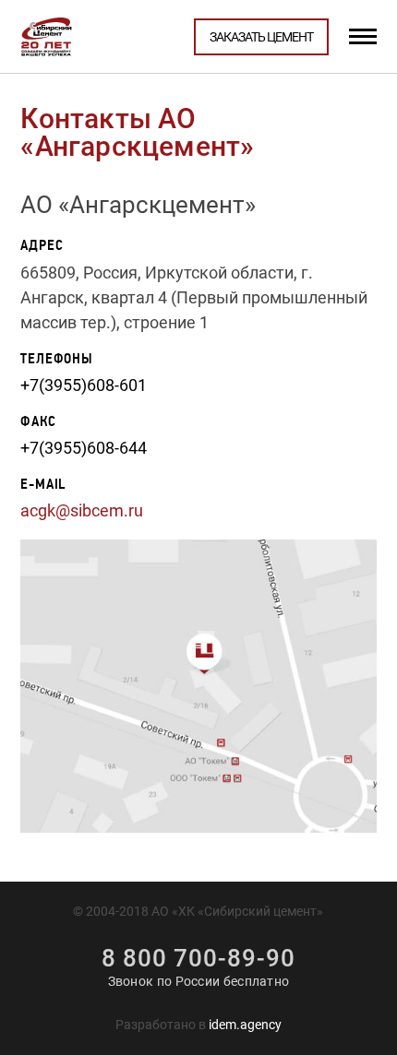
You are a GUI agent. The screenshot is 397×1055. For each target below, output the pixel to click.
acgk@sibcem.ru (81, 510)
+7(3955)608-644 (83, 447)
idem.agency (245, 1024)
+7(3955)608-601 (83, 385)
